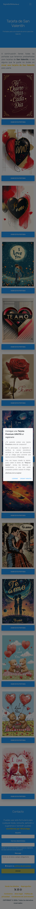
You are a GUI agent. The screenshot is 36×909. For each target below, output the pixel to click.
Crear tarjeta (26, 478)
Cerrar (15, 478)
